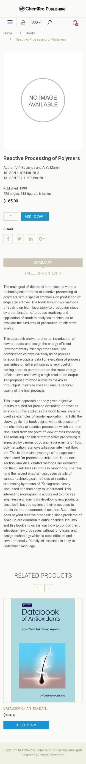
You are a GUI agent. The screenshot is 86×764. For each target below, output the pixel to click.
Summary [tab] (43, 262)
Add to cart (26, 725)
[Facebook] (8, 238)
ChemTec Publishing (53, 750)
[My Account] (23, 23)
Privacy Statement (50, 755)
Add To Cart (35, 216)
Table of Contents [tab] (43, 273)
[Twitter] (19, 238)
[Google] (41, 238)
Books (31, 33)
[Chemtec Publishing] (43, 9)
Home (8, 33)
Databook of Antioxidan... (25, 708)
